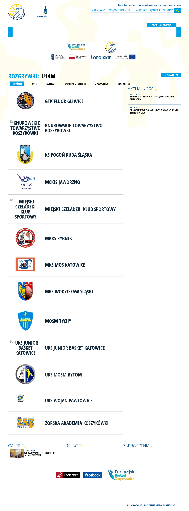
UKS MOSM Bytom (63, 374)
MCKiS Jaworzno (62, 182)
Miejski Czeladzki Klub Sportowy (80, 209)
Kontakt (177, 5)
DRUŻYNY (17, 83)
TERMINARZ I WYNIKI (74, 83)
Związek (113, 10)
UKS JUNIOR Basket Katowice (75, 347)
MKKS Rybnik (58, 238)
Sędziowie (155, 10)
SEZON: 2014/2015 (171, 74)
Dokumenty (153, 5)
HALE (34, 83)
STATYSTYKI (124, 83)
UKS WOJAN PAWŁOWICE (68, 400)
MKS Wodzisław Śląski (69, 291)
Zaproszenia (136, 445)
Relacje (73, 445)
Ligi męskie (126, 10)
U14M (48, 76)
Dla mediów (122, 5)
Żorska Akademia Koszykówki (77, 423)
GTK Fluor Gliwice (64, 101)
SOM (170, 5)
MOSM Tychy (58, 321)
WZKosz (163, 5)
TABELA (50, 83)
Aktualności (99, 10)
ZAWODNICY (101, 83)
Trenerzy (168, 10)
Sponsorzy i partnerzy (138, 5)
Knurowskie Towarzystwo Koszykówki (74, 128)
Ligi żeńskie (141, 10)
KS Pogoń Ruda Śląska (68, 154)
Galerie (16, 445)
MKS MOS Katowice (65, 264)
